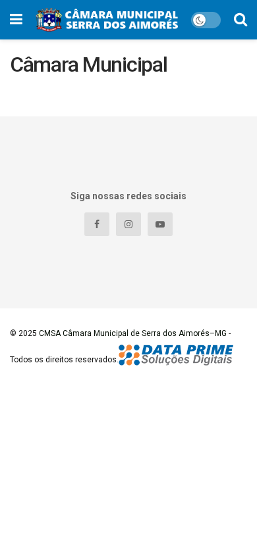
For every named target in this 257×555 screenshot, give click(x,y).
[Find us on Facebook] (96, 224)
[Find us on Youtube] (160, 224)
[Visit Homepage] (107, 20)
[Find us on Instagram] (128, 224)
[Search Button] (240, 19)
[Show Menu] (16, 19)
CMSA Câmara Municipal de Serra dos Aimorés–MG (133, 333)
